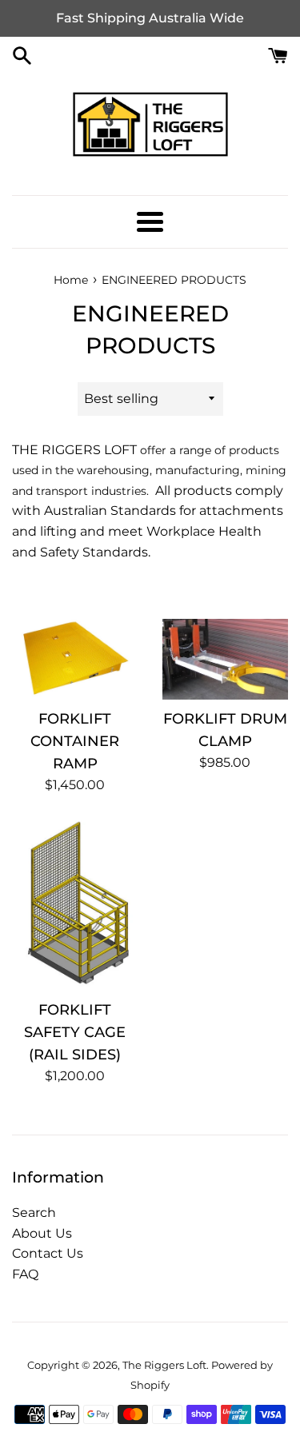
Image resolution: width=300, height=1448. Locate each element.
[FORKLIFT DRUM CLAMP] (225, 659)
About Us (42, 1233)
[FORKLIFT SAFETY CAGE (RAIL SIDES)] (75, 905)
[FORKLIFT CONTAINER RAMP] (75, 659)
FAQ (25, 1274)
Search (34, 1212)
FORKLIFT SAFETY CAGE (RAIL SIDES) (75, 1032)
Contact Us (47, 1253)
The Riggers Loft (164, 1365)
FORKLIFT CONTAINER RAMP (74, 741)
